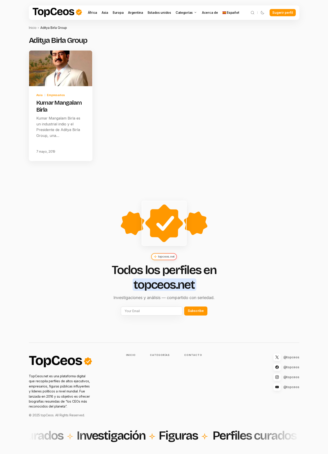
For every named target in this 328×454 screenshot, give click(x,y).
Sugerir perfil (282, 12)
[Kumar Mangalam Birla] (60, 68)
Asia (39, 95)
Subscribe (196, 311)
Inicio (33, 28)
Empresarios (56, 95)
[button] (252, 12)
